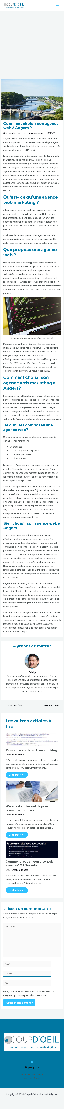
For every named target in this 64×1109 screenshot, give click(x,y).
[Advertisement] (32, 44)
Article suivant (53, 705)
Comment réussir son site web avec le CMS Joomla (29, 863)
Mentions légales (32, 1078)
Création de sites (11, 133)
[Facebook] (32, 1062)
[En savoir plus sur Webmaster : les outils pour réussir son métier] (32, 791)
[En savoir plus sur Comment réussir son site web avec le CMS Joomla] (32, 849)
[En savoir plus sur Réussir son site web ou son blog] (32, 739)
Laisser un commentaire (33, 133)
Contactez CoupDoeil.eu (32, 1074)
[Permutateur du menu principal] (57, 6)
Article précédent (12, 705)
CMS (8, 870)
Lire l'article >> (17, 774)
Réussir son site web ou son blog (31, 750)
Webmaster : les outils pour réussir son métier (27, 808)
